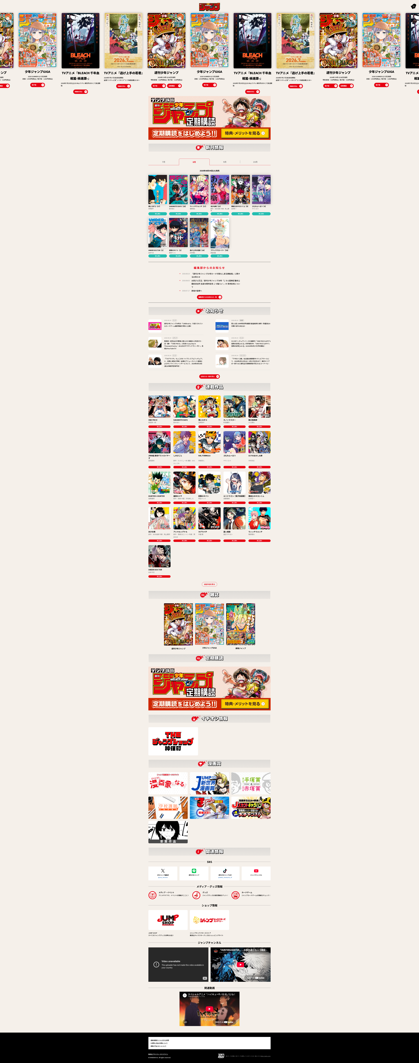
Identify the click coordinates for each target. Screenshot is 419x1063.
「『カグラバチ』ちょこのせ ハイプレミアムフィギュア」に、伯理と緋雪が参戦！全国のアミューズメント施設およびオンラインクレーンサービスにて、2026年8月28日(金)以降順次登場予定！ (183, 362)
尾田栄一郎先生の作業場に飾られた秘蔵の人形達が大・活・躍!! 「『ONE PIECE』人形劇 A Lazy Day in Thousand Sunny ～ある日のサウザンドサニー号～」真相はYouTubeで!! (183, 344)
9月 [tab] (224, 161)
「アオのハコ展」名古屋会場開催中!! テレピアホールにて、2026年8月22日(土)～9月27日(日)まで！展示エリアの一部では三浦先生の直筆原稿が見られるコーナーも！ (250, 361)
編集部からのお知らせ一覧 (207, 297)
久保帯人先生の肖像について (159, 1043)
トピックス (242, 355)
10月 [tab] (255, 161)
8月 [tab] (194, 162)
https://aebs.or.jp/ (266, 1056)
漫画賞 (241, 320)
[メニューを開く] (413, 6)
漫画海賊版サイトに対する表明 (160, 1040)
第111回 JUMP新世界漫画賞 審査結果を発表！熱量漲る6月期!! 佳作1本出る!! (250, 324)
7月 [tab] (163, 161)
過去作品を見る (209, 584)
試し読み (157, 214)
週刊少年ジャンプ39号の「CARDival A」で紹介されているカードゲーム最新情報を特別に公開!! (183, 324)
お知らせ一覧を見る (208, 376)
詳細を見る (121, 92)
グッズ (174, 320)
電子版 (26, 86)
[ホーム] (209, 6)
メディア (175, 338)
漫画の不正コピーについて (158, 1046)
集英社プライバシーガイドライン (158, 1054)
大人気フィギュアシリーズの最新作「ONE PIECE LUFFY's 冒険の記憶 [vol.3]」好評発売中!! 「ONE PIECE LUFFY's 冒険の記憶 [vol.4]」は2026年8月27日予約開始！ (251, 343)
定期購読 (43, 86)
